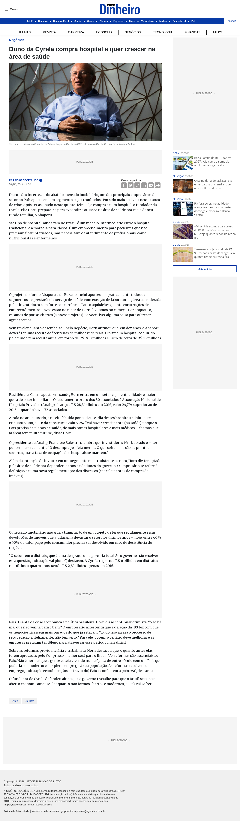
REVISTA (49, 32)
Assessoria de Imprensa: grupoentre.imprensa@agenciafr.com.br (69, 811)
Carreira (76, 32)
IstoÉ (30, 21)
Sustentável (179, 21)
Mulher (163, 21)
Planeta (104, 21)
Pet (193, 21)
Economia (104, 32)
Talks (217, 32)
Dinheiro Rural (61, 21)
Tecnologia (163, 32)
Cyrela (15, 701)
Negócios (133, 32)
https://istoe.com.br (15, 804)
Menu (132, 21)
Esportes (118, 21)
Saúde (78, 21)
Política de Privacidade (16, 811)
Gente (90, 21)
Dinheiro (43, 21)
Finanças (192, 32)
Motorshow (147, 21)
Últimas (24, 32)
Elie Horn (29, 701)
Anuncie (232, 21)
